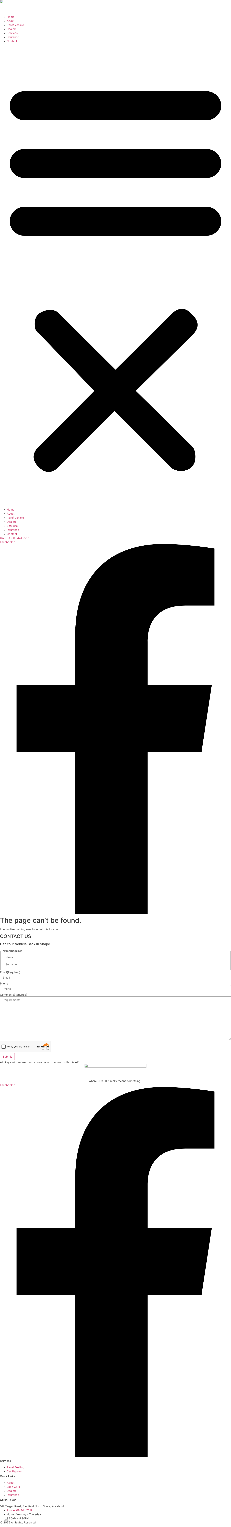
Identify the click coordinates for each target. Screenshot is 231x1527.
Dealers (11, 29)
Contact (12, 41)
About (11, 21)
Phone (4, 983)
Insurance (13, 37)
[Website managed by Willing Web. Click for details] (6, 1521)
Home (10, 16)
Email (10, 972)
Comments (13, 994)
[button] (115, 275)
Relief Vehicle (15, 25)
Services (12, 33)
